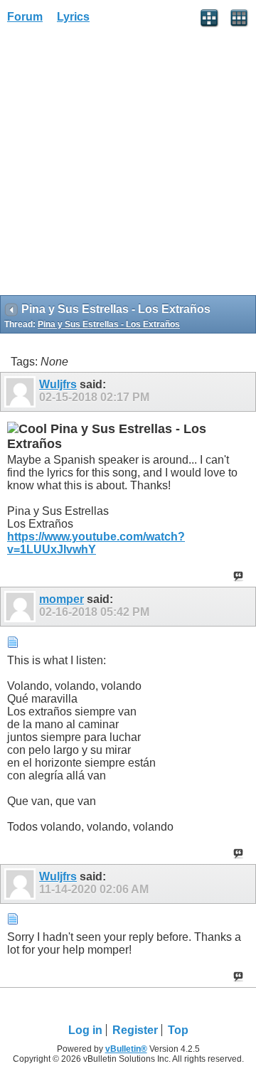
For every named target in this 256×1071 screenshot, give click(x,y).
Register (135, 1030)
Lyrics (73, 17)
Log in (85, 1030)
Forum (25, 17)
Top (178, 1030)
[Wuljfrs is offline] (21, 391)
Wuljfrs (58, 384)
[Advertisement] (128, 164)
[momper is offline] (21, 606)
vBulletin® (126, 1049)
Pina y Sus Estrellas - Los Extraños (109, 324)
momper (61, 599)
